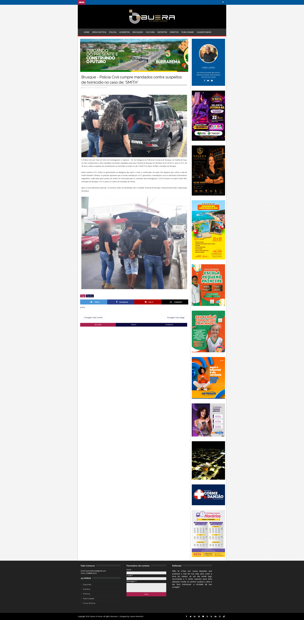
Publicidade (187, 32)
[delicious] (224, 616)
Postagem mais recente (93, 317)
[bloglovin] (203, 616)
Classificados (204, 32)
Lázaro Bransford (136, 616)
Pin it (151, 302)
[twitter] (190, 616)
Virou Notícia (99, 32)
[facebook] (186, 616)
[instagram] (219, 616)
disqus (133, 325)
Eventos (174, 32)
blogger (98, 325)
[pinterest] (199, 616)
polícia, (104, 87)
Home (86, 32)
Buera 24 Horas (96, 616)
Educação (138, 32)
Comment (178, 302)
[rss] (211, 616)
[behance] (215, 616)
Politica (86, 594)
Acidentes (124, 32)
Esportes (162, 32)
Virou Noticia (89, 603)
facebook (169, 325)
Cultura (150, 32)
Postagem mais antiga (175, 317)
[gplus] (195, 616)
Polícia (112, 32)
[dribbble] (207, 616)
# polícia (90, 296)
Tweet (97, 302)
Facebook (123, 302)
